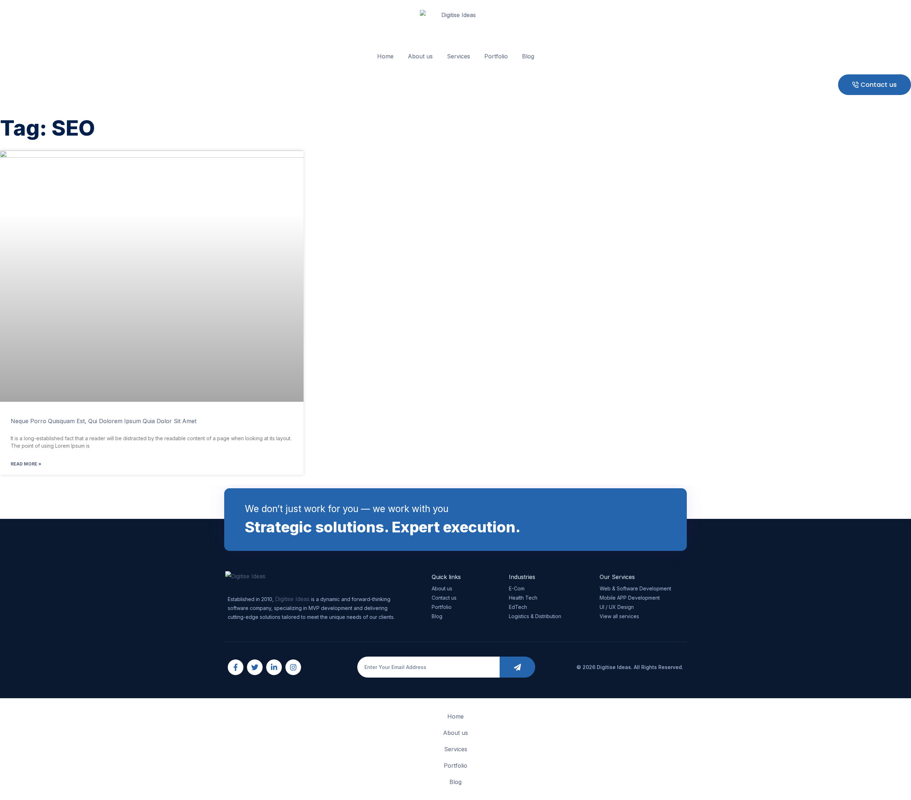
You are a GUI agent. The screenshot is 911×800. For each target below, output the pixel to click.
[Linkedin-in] (274, 667)
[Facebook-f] (235, 667)
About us (420, 56)
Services (458, 56)
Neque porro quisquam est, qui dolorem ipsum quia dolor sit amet (103, 421)
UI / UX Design (617, 607)
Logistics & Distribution (535, 616)
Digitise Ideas (292, 598)
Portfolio (496, 56)
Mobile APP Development (630, 598)
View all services (619, 616)
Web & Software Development (635, 588)
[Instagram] (293, 667)
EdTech (518, 607)
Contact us (444, 598)
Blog (528, 56)
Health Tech (523, 598)
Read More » (26, 464)
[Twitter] (255, 667)
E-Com (517, 588)
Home (385, 56)
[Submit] (517, 667)
